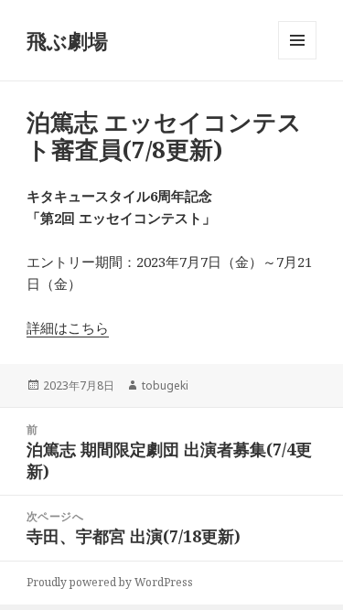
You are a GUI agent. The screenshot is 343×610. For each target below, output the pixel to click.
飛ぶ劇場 (67, 40)
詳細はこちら (68, 327)
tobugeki (165, 385)
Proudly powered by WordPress (110, 582)
